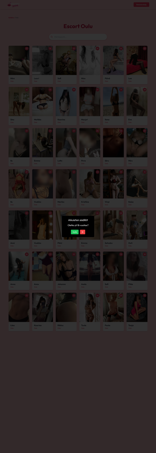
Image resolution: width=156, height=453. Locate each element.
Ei (82, 232)
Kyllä (75, 232)
